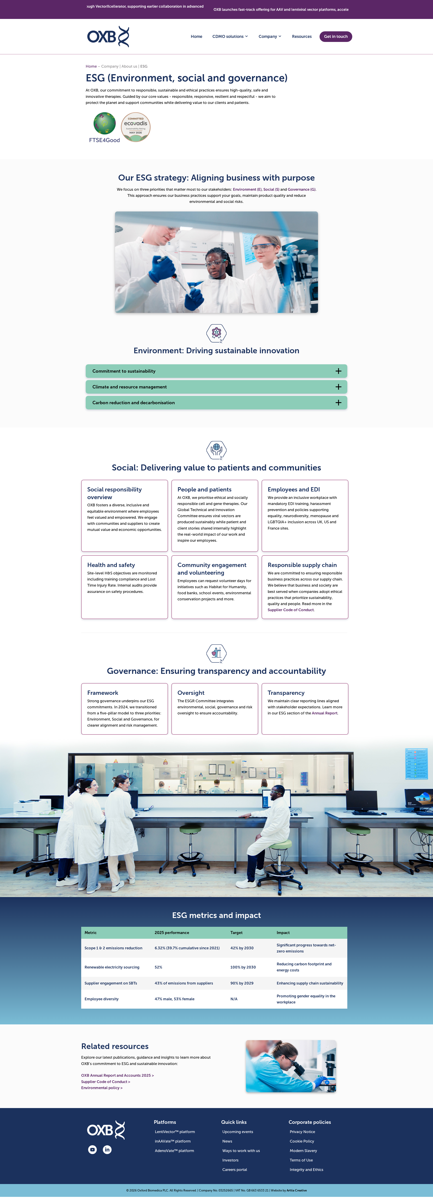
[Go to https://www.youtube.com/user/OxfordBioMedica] (92, 1150)
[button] (216, 371)
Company (268, 36)
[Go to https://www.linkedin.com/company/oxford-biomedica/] (107, 1150)
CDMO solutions (228, 36)
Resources (302, 36)
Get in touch (336, 36)
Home (196, 36)
